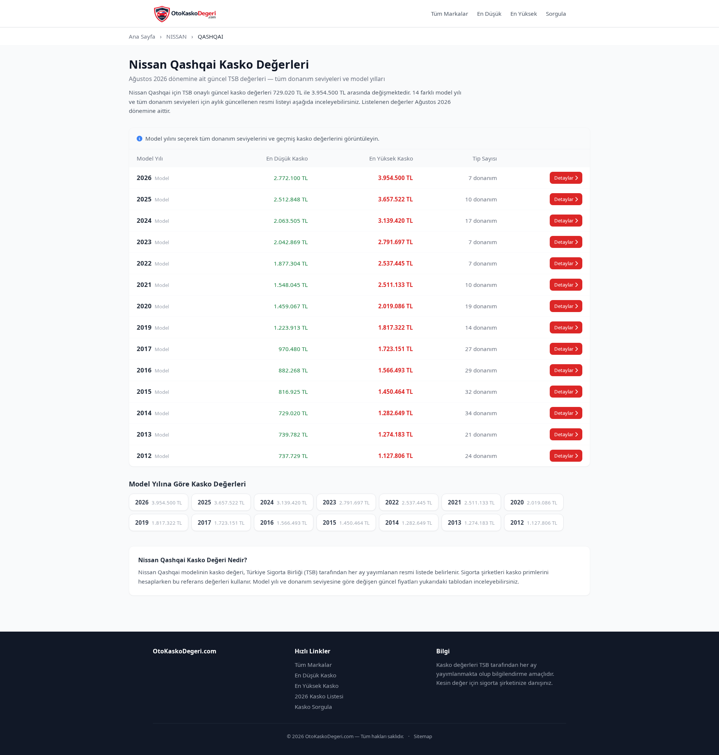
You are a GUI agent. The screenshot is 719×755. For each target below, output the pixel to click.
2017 (221, 522)
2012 (533, 522)
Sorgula (556, 13)
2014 (408, 522)
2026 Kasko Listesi (319, 696)
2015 (346, 522)
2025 (221, 502)
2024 (283, 502)
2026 (158, 502)
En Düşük (489, 13)
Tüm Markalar (449, 13)
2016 (283, 522)
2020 (533, 502)
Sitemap (423, 736)
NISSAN (176, 36)
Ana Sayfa (142, 36)
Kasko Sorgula (313, 706)
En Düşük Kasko (315, 675)
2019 (158, 522)
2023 (346, 502)
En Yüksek (523, 13)
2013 (471, 522)
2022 (408, 502)
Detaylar (563, 177)
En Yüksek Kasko (317, 685)
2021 (471, 502)
